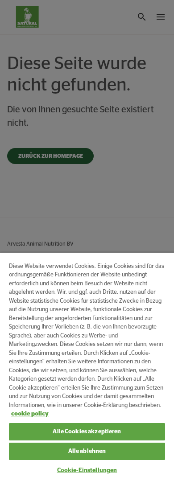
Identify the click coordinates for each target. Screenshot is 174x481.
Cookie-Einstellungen (87, 470)
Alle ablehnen (87, 451)
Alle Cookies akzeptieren (87, 432)
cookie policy (30, 414)
